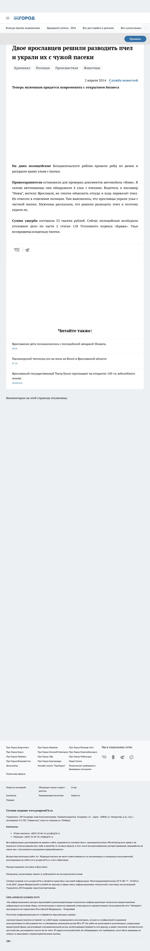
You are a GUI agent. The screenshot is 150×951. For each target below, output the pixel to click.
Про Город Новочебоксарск (83, 752)
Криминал (22, 68)
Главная (10, 800)
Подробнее (69, 909)
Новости (75, 795)
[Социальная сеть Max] (131, 757)
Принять (135, 39)
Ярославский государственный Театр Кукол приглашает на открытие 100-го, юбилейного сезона (73, 378)
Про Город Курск (14, 752)
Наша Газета (75, 761)
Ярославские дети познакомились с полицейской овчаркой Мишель (59, 346)
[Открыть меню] (7, 18)
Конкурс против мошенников (23, 28)
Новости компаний (16, 787)
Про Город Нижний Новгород (53, 752)
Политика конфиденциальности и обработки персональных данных (41, 914)
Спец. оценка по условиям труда (23, 896)
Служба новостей (123, 80)
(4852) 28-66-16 (38, 833)
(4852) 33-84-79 (31, 836)
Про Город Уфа (45, 756)
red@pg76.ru (46, 836)
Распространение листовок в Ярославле (26, 866)
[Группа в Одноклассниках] (113, 757)
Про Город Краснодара (49, 761)
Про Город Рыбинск (16, 756)
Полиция (43, 68)
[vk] (17, 249)
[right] (146, 28)
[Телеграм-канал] (122, 757)
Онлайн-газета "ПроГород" (51, 765)
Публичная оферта (15, 773)
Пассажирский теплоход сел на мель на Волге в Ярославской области (59, 361)
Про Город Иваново (48, 747)
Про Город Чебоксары (80, 756)
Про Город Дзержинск (17, 747)
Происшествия (66, 68)
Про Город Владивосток (18, 761)
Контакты (11, 795)
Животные (92, 68)
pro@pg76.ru (53, 833)
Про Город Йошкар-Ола (81, 747)
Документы (12, 765)
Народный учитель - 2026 (61, 28)
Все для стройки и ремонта (98, 28)
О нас (74, 787)
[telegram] (28, 249)
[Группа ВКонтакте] (104, 757)
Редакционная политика (51, 795)
